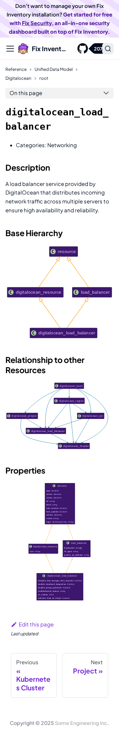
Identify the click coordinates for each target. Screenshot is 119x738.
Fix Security (37, 23)
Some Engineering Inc (81, 723)
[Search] (108, 48)
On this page (26, 93)
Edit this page (36, 624)
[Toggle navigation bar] (10, 48)
